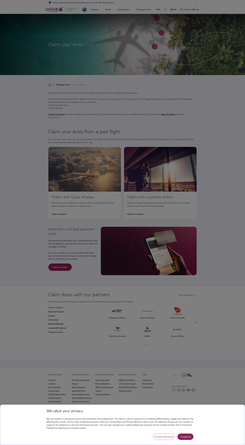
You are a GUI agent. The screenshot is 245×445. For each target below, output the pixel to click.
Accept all (185, 436)
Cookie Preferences (164, 436)
